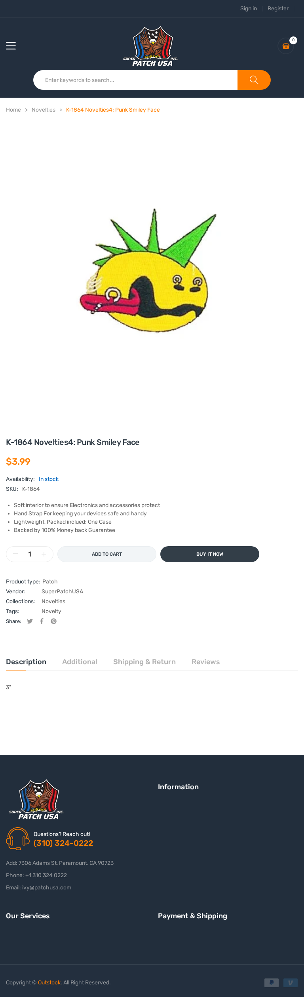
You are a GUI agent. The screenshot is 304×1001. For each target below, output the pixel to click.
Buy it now (209, 554)
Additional (79, 661)
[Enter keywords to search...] (254, 80)
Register (278, 8)
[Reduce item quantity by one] (15, 554)
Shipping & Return (144, 661)
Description (26, 661)
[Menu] (16, 46)
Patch (50, 581)
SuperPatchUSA (62, 591)
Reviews (206, 661)
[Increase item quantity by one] (44, 554)
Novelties (53, 601)
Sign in (248, 8)
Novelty (51, 611)
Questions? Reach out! (62, 834)
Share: (13, 621)
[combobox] (135, 80)
